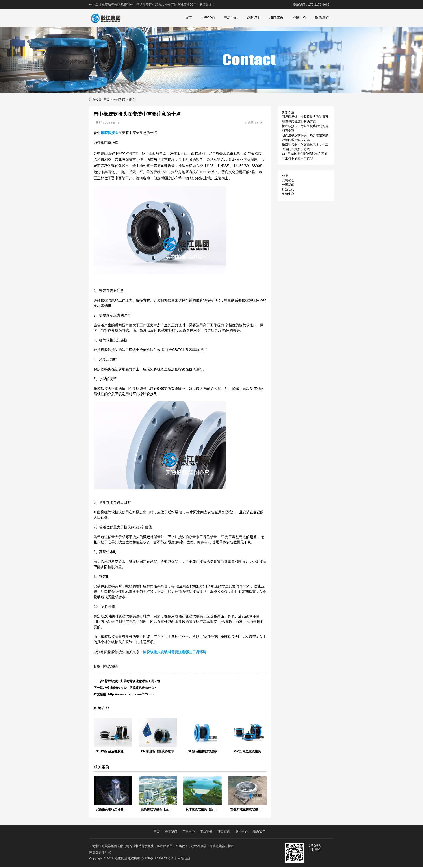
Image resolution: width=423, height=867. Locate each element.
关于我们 (208, 18)
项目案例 (276, 18)
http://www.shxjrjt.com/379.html (131, 694)
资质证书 (254, 18)
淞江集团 (121, 858)
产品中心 (231, 18)
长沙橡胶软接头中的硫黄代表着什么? (130, 687)
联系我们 (322, 18)
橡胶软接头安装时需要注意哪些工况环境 (132, 681)
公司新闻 (288, 184)
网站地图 (184, 858)
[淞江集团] (105, 18)
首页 (188, 18)
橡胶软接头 (110, 666)
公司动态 (119, 99)
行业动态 (288, 189)
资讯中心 (299, 18)
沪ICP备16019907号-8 (157, 858)
